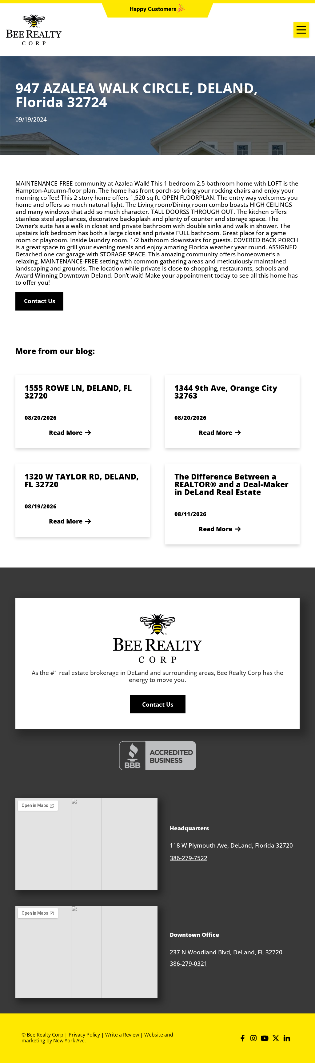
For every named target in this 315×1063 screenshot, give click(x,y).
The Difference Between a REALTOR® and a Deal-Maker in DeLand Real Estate (231, 484)
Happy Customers (153, 9)
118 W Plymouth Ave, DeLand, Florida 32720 (231, 845)
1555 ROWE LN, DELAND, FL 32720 (78, 392)
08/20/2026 (41, 417)
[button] (153, 9)
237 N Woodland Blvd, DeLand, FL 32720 (226, 952)
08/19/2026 (41, 506)
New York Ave (69, 1040)
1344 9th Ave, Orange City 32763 (225, 392)
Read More (65, 432)
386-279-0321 (188, 963)
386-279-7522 (188, 858)
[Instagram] (253, 1038)
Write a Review (122, 1034)
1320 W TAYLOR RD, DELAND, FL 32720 (82, 480)
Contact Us (39, 301)
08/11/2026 (190, 514)
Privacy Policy (84, 1034)
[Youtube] (264, 1038)
